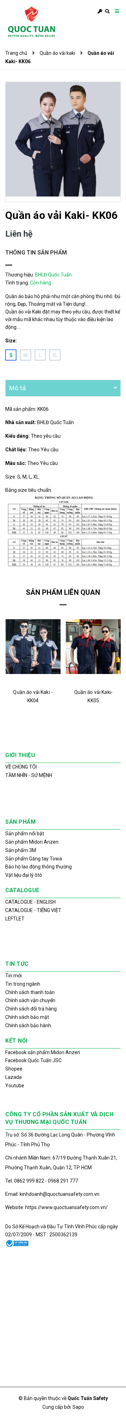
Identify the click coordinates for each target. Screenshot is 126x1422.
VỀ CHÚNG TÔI (21, 767)
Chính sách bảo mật (27, 1017)
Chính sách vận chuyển (30, 1000)
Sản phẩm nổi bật (24, 833)
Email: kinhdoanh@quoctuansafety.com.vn (52, 1194)
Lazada (13, 1077)
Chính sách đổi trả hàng (31, 1009)
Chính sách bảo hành (28, 1025)
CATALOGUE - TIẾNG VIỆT (33, 910)
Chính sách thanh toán (30, 992)
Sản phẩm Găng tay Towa (33, 858)
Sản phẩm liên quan (63, 592)
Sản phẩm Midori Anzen (31, 842)
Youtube (14, 1085)
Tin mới (13, 975)
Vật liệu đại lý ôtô (23, 875)
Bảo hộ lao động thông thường (38, 866)
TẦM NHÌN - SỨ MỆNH (28, 775)
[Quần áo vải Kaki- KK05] (93, 646)
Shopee (13, 1069)
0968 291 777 (63, 1181)
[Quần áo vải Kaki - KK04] (33, 646)
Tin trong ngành (22, 984)
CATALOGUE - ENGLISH (30, 902)
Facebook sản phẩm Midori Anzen (42, 1052)
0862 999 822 (29, 1181)
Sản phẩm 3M (20, 850)
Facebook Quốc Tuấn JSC (33, 1060)
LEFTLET (14, 918)
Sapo (78, 1407)
